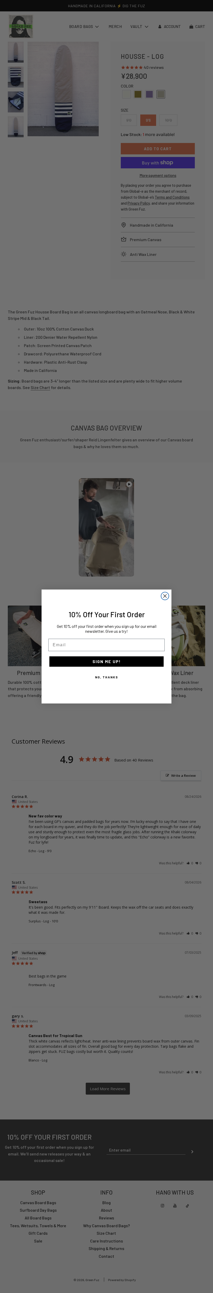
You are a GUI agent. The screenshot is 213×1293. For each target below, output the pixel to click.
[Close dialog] (165, 596)
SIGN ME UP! (106, 661)
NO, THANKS (106, 677)
